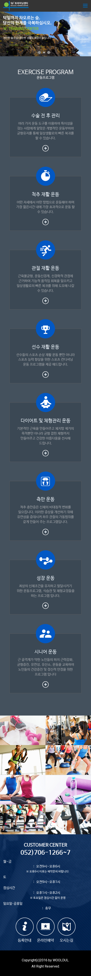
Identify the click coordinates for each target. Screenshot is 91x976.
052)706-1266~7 (45, 852)
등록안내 (24, 940)
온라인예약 (45, 940)
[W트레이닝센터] (16, 6)
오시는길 (66, 940)
